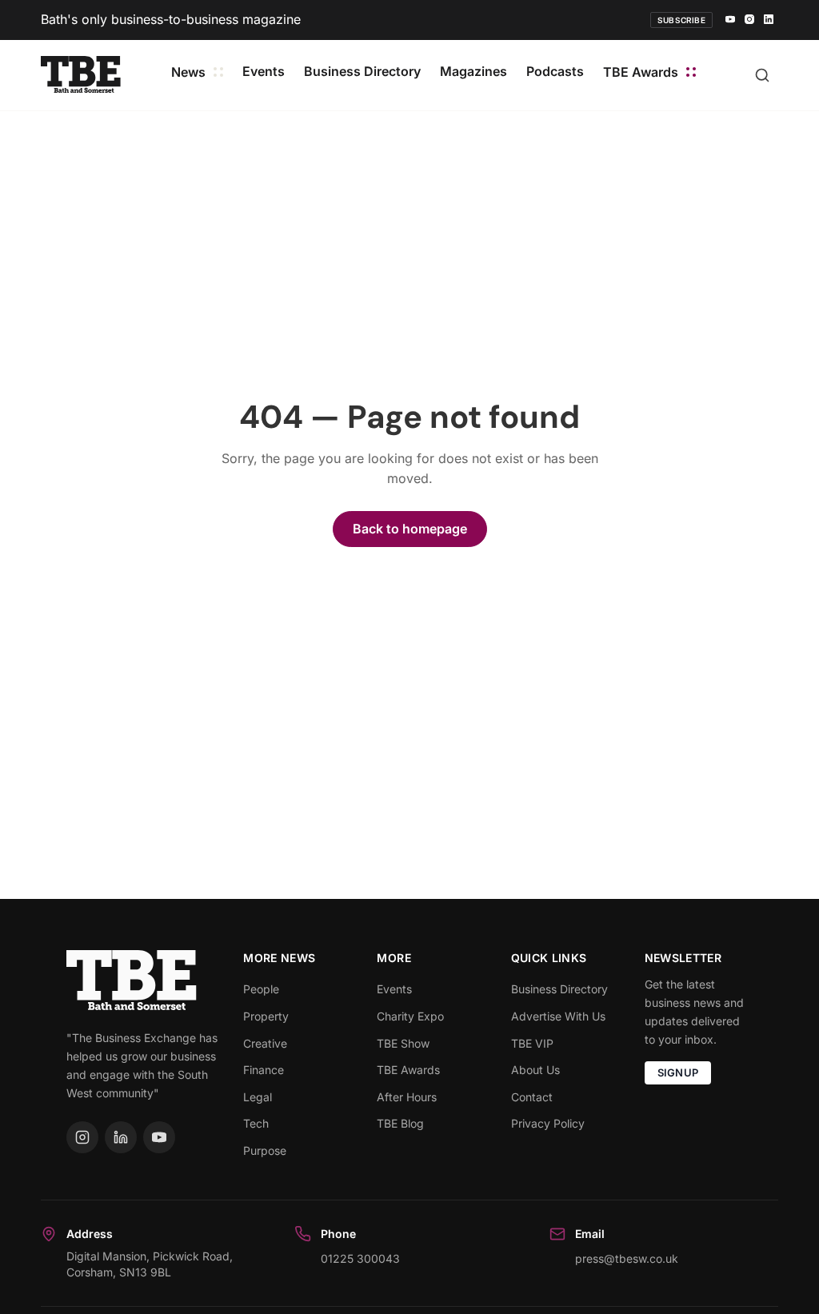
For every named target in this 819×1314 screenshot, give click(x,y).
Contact (532, 1097)
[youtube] (730, 20)
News (188, 72)
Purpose (264, 1150)
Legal (257, 1097)
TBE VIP (532, 1043)
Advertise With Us (558, 1016)
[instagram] (749, 20)
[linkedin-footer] (121, 1137)
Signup (678, 1072)
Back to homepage (410, 529)
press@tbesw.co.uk (626, 1258)
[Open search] (762, 75)
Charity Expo (410, 1016)
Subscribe (681, 20)
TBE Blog (400, 1123)
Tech (256, 1123)
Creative (265, 1043)
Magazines (473, 71)
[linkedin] (768, 20)
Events (263, 71)
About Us (535, 1069)
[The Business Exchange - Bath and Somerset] (81, 75)
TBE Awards (640, 72)
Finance (263, 1069)
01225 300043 (360, 1258)
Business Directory (362, 71)
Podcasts (555, 71)
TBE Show (403, 1043)
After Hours (407, 1097)
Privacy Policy (548, 1123)
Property (266, 1016)
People (261, 989)
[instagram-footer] (82, 1137)
